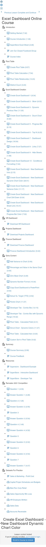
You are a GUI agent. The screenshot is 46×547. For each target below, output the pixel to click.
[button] (1, 2)
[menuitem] (1, 5)
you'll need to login (33, 536)
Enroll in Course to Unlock (23, 540)
